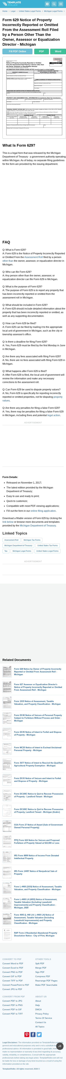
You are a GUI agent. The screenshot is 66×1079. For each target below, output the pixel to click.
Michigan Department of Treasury (38, 525)
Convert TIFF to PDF (12, 980)
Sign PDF (40, 972)
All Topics (39, 1026)
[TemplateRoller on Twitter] (39, 1034)
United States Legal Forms (47, 551)
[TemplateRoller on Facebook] (33, 1034)
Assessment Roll (33, 257)
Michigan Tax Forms (32, 540)
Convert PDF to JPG (12, 1001)
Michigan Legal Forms (22, 551)
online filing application (43, 511)
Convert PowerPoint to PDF (15, 985)
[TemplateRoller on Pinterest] (26, 1034)
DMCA (38, 1009)
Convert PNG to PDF (12, 972)
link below (8, 522)
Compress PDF (42, 976)
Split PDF (39, 963)
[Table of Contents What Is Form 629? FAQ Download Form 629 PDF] (47, 4)
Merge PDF (41, 968)
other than (7, 261)
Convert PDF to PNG (12, 1005)
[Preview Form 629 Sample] (34, 98)
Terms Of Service (43, 1018)
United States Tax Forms (47, 545)
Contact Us (40, 1022)
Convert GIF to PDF (12, 976)
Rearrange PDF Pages (46, 980)
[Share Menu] (60, 1046)
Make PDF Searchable (46, 985)
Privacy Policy (42, 1014)
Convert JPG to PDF (12, 989)
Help (37, 1005)
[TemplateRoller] (10, 4)
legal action (53, 415)
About (38, 1001)
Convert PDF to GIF (12, 1009)
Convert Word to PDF (12, 963)
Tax (5, 551)
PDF (41, 51)
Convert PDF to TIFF (12, 1014)
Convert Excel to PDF (12, 968)
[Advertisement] (33, 202)
